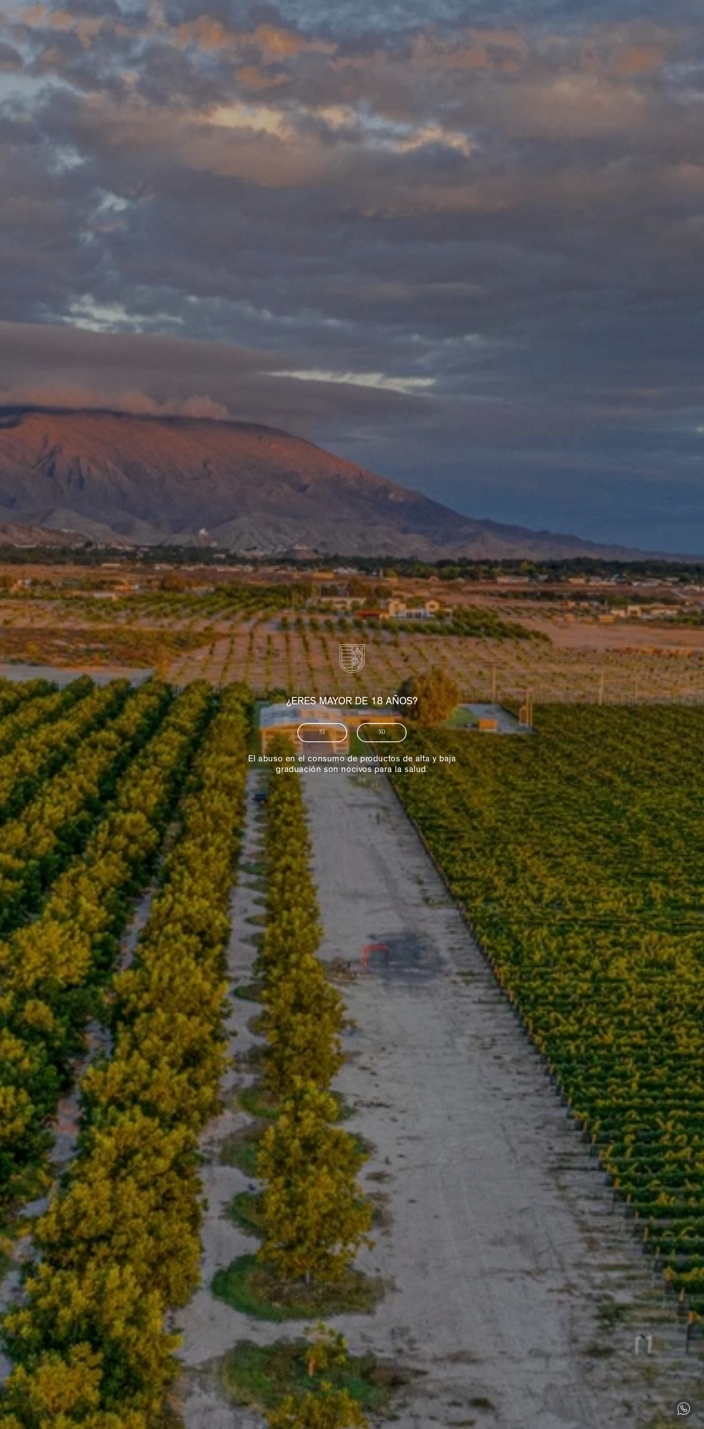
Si (322, 732)
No (381, 732)
